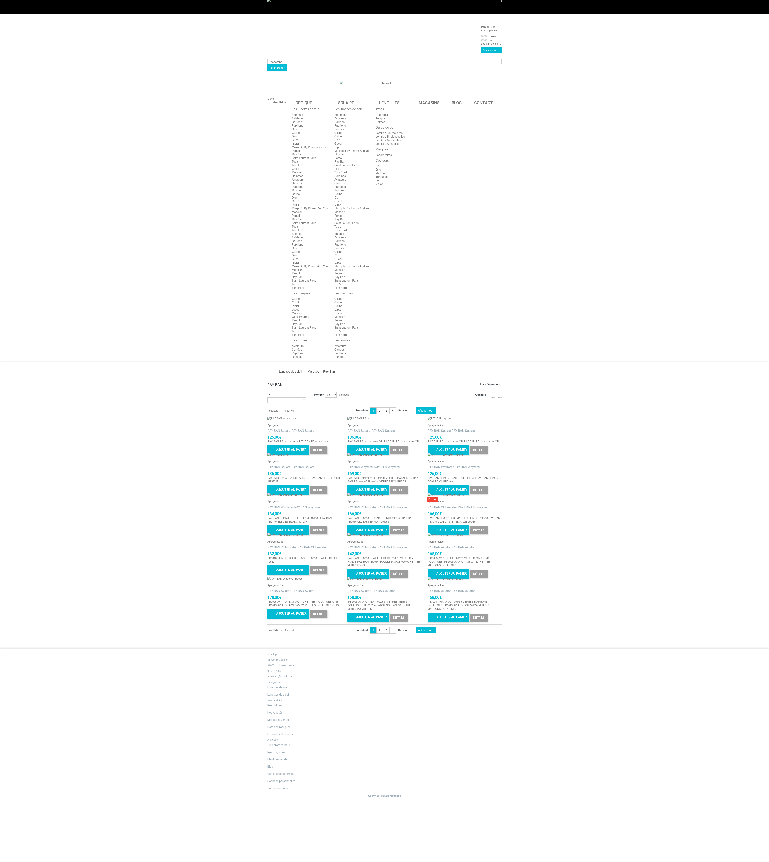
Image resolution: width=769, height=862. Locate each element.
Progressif (382, 115)
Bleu (378, 166)
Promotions (274, 705)
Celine (296, 133)
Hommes (297, 176)
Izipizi (295, 143)
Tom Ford (298, 165)
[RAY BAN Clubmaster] (384, 495)
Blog (270, 766)
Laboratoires (384, 155)
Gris (378, 169)
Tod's (295, 161)
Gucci (295, 140)
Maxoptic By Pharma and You (310, 147)
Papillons (297, 125)
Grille (492, 397)
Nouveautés (275, 712)
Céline (338, 133)
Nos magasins (276, 752)
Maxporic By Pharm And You (310, 208)
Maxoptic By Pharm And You (310, 266)
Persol (296, 151)
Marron (380, 173)
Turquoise (382, 177)
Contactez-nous (277, 788)
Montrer (319, 394)
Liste (499, 397)
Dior (294, 136)
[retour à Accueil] (271, 371)
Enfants (296, 234)
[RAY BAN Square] (304, 418)
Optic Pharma (300, 317)
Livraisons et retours (280, 734)
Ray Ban (297, 154)
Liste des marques (279, 727)
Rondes (297, 129)
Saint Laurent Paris (304, 158)
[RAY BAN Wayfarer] (384, 455)
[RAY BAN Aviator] (465, 535)
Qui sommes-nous (279, 745)
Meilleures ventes (278, 719)
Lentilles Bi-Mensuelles (390, 136)
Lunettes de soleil (278, 694)
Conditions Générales (280, 773)
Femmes (297, 115)
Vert (378, 180)
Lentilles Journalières (389, 133)
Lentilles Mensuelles (388, 140)
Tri (269, 394)
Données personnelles (281, 781)
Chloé (295, 169)
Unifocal (381, 122)
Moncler (297, 172)
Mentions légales (278, 759)
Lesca (295, 309)
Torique (380, 118)
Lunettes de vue (277, 687)
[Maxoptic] (386, 90)
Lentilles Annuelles (387, 144)
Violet (379, 184)
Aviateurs (298, 118)
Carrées (297, 122)
